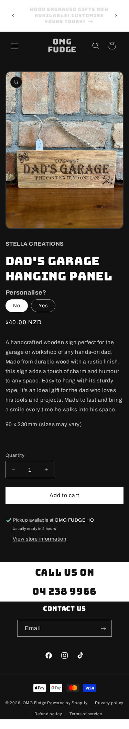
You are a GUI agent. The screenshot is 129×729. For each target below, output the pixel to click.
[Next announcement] (115, 15)
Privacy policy (109, 703)
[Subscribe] (103, 628)
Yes (43, 305)
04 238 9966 (64, 591)
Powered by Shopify (67, 703)
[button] (14, 46)
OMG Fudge (34, 703)
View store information (39, 539)
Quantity (15, 455)
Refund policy (48, 714)
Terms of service (85, 714)
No (16, 305)
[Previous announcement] (13, 15)
